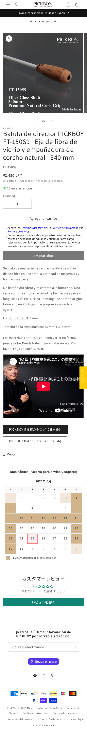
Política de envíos (18, 231)
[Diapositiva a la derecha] (52, 120)
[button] (8, 4)
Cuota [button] (11, 454)
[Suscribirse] (74, 647)
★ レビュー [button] (83, 378)
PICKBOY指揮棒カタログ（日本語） (35, 429)
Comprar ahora (43, 255)
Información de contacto (52, 719)
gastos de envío (15, 180)
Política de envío (46, 725)
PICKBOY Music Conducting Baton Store (40, 707)
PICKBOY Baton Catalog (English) (35, 441)
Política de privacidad (65, 228)
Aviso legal (77, 719)
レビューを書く (43, 602)
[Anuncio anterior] (7, 21)
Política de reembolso (65, 712)
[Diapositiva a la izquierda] (34, 120)
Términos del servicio (34, 228)
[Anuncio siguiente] (79, 21)
